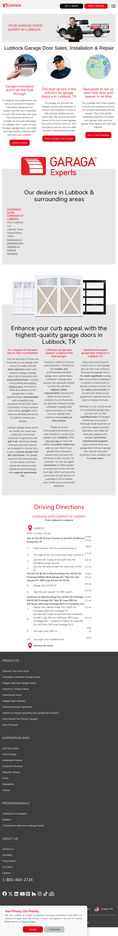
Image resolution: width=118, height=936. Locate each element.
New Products (10, 725)
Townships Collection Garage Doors (21, 677)
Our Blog (7, 855)
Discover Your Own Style (15, 671)
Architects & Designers (14, 813)
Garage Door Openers (14, 701)
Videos (6, 790)
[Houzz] (33, 895)
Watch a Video (19, 142)
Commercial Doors (12, 695)
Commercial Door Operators (17, 707)
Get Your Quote (10, 748)
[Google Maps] (51, 895)
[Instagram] (39, 895)
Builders (6, 819)
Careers (6, 873)
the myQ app (52, 441)
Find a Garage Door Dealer (59, 138)
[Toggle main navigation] (113, 6)
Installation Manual (12, 760)
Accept (33, 929)
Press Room (9, 861)
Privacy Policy (28, 921)
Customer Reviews (12, 766)
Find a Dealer (9, 754)
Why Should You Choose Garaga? (20, 719)
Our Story (7, 867)
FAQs (5, 778)
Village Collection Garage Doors (19, 683)
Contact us (8, 849)
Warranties (8, 784)
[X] (10, 895)
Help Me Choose (11, 772)
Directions (12, 253)
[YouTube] (22, 895)
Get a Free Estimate (98, 135)
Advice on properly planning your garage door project (30, 713)
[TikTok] (45, 895)
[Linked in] (16, 895)
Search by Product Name (15, 689)
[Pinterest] (28, 895)
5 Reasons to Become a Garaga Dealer (23, 825)
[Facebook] (4, 895)
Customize (54, 929)
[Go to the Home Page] (12, 5)
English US (107, 909)
